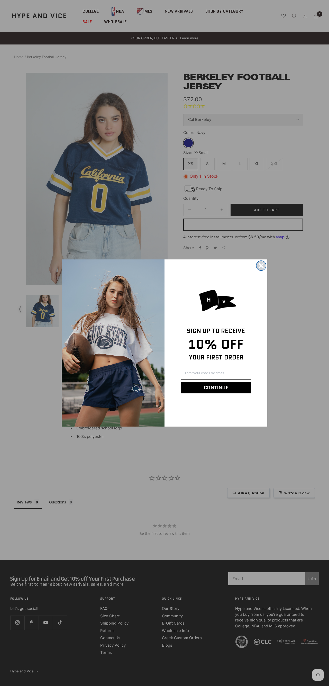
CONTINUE (216, 387)
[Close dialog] (261, 265)
